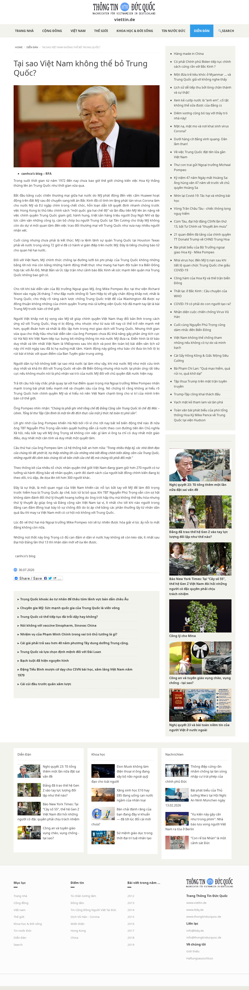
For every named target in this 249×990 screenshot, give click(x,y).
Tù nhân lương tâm (83, 896)
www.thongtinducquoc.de (203, 916)
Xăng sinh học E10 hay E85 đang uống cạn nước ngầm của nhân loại (135, 795)
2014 (130, 910)
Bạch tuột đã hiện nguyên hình (44, 660)
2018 (130, 937)
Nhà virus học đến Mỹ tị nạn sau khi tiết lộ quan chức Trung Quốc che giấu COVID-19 (202, 265)
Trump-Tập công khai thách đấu (197, 394)
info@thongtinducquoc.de (203, 937)
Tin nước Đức (173, 31)
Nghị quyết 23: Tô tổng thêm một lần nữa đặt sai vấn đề (61, 771)
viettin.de (124, 19)
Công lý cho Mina (182, 636)
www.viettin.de (196, 903)
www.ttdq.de (194, 910)
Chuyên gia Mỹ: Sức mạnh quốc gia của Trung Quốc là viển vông (70, 608)
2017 (130, 930)
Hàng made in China (189, 53)
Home (19, 47)
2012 (130, 896)
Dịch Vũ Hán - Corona (85, 917)
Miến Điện (77, 924)
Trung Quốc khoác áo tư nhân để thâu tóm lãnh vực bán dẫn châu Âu (74, 599)
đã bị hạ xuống (57, 348)
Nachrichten (174, 754)
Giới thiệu (192, 951)
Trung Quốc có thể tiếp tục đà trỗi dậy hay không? (59, 617)
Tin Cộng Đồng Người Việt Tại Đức (93, 910)
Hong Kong (78, 930)
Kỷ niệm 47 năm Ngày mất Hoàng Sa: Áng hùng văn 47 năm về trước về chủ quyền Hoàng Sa (201, 183)
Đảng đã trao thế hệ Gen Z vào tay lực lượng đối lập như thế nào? (61, 790)
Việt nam (78, 31)
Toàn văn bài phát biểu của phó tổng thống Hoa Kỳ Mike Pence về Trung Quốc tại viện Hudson (201, 415)
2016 (130, 924)
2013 (130, 903)
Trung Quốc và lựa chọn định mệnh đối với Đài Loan (60, 652)
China (74, 937)
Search (228, 31)
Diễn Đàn (202, 31)
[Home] (124, 8)
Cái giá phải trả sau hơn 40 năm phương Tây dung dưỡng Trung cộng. (74, 643)
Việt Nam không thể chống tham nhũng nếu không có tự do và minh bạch (200, 342)
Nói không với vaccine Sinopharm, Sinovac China (58, 625)
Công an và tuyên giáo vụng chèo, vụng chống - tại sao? (61, 833)
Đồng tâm (77, 903)
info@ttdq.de (195, 930)
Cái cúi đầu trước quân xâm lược (45, 684)
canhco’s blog (31, 173)
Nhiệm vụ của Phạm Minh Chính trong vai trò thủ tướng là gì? (68, 634)
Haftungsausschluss (199, 958)
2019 (130, 945)
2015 (130, 917)
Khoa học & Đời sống (135, 31)
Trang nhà (24, 31)
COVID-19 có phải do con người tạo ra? (202, 304)
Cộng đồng (52, 31)
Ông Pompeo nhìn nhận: (32, 408)
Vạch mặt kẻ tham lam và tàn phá (198, 402)
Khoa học (98, 754)
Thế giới (101, 31)
